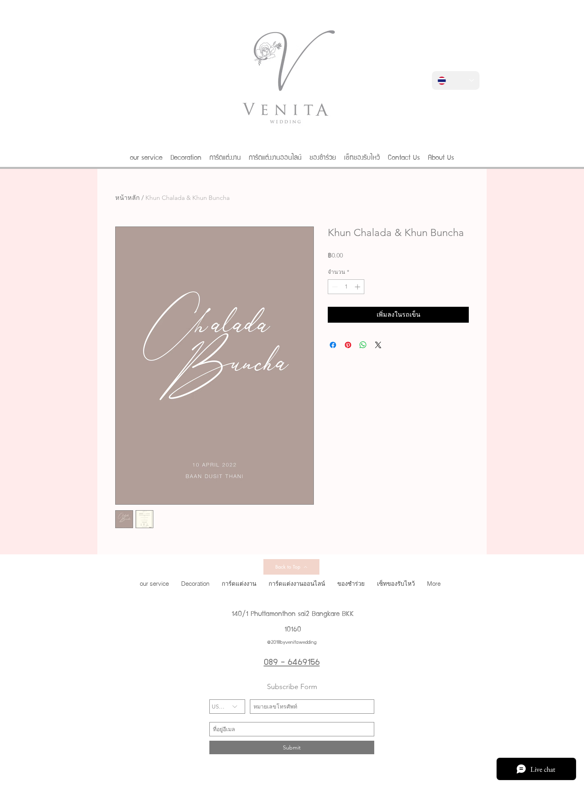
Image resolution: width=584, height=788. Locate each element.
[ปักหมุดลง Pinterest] (348, 345)
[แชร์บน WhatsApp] (363, 345)
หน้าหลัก (127, 197)
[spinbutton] (346, 287)
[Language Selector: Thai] (456, 80)
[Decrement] (334, 287)
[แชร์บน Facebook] (333, 345)
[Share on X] (378, 345)
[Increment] (358, 287)
